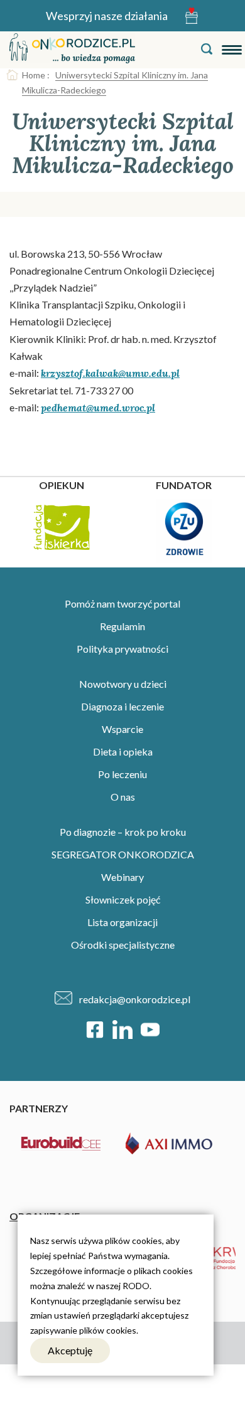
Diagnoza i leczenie (122, 706)
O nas (123, 797)
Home (33, 75)
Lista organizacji (122, 922)
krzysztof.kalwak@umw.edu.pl (110, 373)
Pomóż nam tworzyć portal (122, 603)
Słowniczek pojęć (122, 899)
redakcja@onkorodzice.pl (134, 999)
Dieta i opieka (123, 751)
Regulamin (122, 626)
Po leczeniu (122, 774)
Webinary (122, 877)
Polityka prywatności (122, 649)
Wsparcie (122, 729)
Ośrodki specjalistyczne (123, 945)
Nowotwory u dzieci (122, 684)
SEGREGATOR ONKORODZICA (123, 854)
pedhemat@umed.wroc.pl (98, 407)
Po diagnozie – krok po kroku (123, 832)
